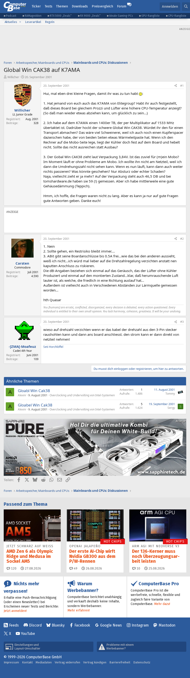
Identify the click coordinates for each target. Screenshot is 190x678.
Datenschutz (141, 662)
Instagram (140, 625)
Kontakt (27, 662)
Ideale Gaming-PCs (121, 15)
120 (13, 568)
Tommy (170, 394)
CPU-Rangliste (177, 15)
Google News (111, 625)
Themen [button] (62, 6)
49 (75, 568)
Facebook (82, 625)
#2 (182, 239)
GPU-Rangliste (150, 15)
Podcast (11, 15)
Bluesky (58, 625)
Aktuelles (11, 22)
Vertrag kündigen (94, 662)
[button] (20, 22)
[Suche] (186, 6)
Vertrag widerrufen (67, 662)
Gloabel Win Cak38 (35, 405)
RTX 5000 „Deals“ (61, 15)
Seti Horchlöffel (53, 347)
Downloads (80, 6)
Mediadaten (44, 662)
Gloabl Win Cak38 (34, 390)
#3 (182, 322)
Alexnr (22, 395)
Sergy (171, 408)
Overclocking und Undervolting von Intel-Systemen (82, 395)
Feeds (14, 625)
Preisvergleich (102, 6)
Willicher (13, 77)
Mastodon (167, 625)
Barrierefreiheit (119, 662)
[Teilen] (176, 86)
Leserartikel (33, 22)
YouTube (28, 633)
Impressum (11, 662)
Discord (35, 625)
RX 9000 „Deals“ (90, 15)
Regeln (49, 22)
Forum (121, 6)
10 (138, 568)
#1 (182, 86)
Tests (48, 6)
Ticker (36, 6)
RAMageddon (33, 15)
